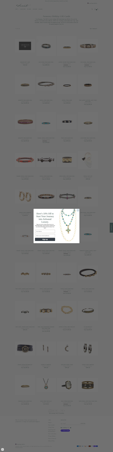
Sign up (45, 239)
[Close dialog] (78, 210)
